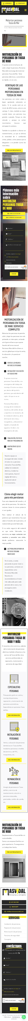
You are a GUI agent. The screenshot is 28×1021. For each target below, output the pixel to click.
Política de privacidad (13, 256)
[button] (14, 364)
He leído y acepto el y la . (13, 255)
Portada (6, 27)
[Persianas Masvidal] (10, 7)
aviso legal (18, 254)
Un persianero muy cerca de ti (13, 1015)
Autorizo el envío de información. (10, 262)
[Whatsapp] (24, 1017)
